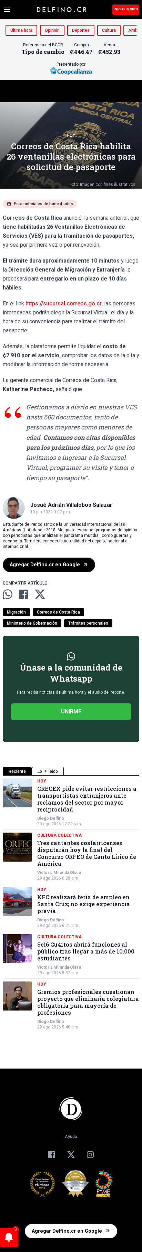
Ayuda (71, 1136)
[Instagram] (90, 1154)
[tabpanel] (71, 904)
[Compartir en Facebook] (23, 594)
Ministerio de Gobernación (32, 623)
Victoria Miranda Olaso (59, 872)
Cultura (109, 30)
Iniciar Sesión (126, 9)
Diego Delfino (50, 818)
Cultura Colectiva (59, 835)
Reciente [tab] (17, 771)
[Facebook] (52, 1154)
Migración (16, 612)
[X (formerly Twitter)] (71, 1154)
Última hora (21, 30)
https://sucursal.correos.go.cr (64, 303)
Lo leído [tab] (48, 771)
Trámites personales (88, 623)
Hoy (71, 135)
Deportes (81, 30)
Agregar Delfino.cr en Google (45, 565)
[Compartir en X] (39, 594)
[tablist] (71, 771)
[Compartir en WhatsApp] (7, 594)
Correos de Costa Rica (58, 612)
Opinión (52, 30)
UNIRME (71, 711)
